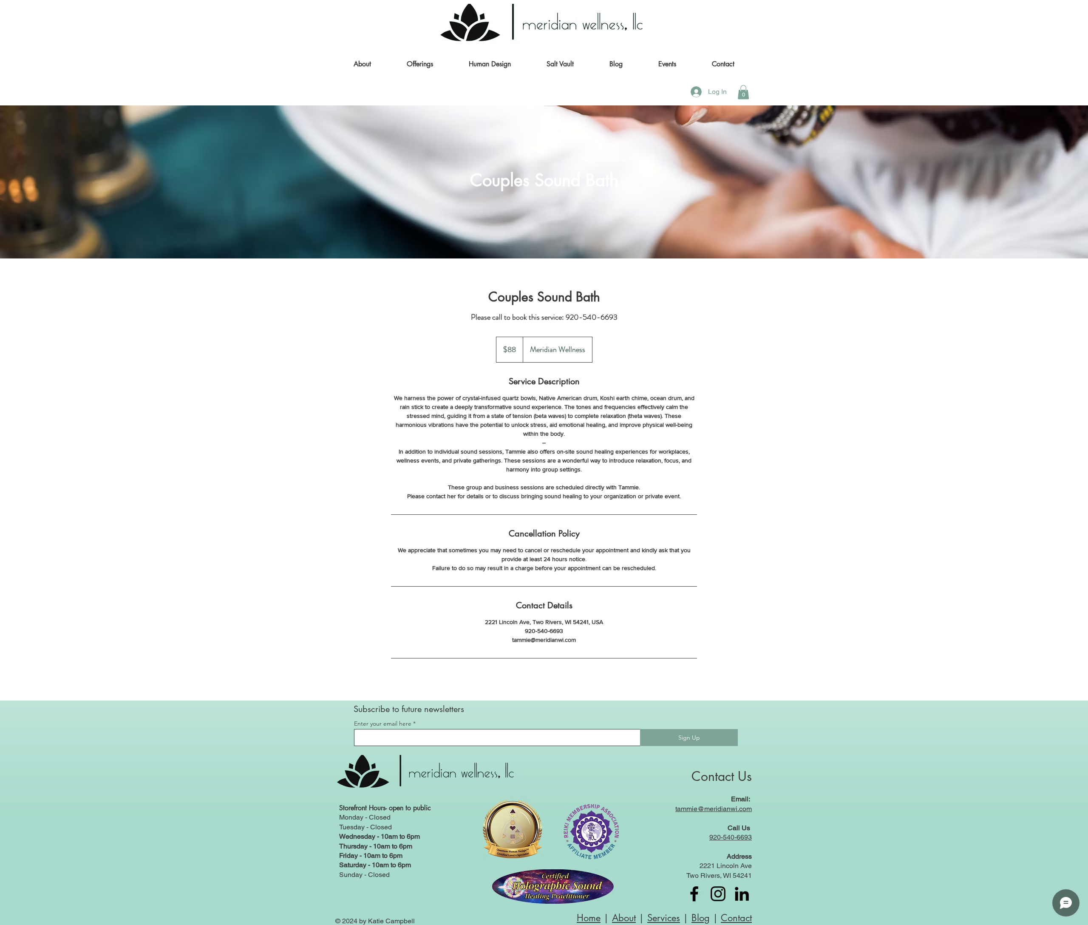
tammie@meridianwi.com (713, 809)
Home (589, 918)
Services (663, 918)
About (624, 918)
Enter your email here (382, 723)
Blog (700, 918)
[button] (420, 64)
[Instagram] (718, 894)
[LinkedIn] (742, 894)
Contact (736, 918)
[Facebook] (694, 894)
